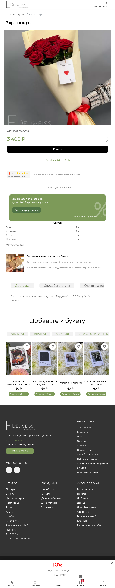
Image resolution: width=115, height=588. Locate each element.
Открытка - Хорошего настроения (96, 383)
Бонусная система (87, 472)
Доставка (22, 285)
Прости (81, 493)
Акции (9, 511)
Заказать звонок (20, 451)
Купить (57, 149)
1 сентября (47, 507)
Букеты (10, 493)
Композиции (13, 502)
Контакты (82, 432)
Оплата (81, 441)
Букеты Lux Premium (18, 538)
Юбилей (82, 520)
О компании (84, 427)
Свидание (83, 511)
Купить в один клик (57, 159)
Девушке (82, 502)
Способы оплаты (57, 285)
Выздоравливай (86, 516)
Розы (9, 507)
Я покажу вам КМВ (17, 525)
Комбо (10, 516)
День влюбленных (52, 498)
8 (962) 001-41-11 (14, 440)
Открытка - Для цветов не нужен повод (44, 383)
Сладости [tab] (62, 334)
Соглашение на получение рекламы (92, 465)
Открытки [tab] (17, 334)
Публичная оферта (88, 458)
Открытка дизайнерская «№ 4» (18, 383)
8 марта (46, 493)
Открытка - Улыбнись (70, 383)
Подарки (11, 489)
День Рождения (86, 507)
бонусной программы (94, 217)
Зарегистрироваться (26, 210)
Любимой (83, 498)
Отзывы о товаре (97, 285)
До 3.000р (12, 534)
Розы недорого (86, 489)
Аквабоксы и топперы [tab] (93, 334)
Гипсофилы (12, 520)
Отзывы (81, 445)
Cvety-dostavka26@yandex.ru (21, 444)
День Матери (49, 502)
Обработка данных (88, 454)
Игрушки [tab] (40, 334)
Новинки (11, 529)
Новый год (47, 489)
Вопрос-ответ (85, 449)
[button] (105, 365)
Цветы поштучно (16, 498)
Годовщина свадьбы (89, 525)
